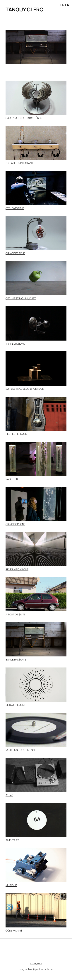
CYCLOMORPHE (15, 208)
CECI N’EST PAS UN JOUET (21, 298)
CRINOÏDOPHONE (15, 524)
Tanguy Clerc (24, 9)
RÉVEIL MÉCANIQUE (17, 569)
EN (62, 5)
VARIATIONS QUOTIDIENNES (21, 750)
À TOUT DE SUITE (15, 614)
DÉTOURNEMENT (15, 704)
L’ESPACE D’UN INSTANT (19, 163)
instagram (36, 963)
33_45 (9, 795)
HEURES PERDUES (16, 433)
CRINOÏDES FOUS (15, 253)
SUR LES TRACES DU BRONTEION (25, 388)
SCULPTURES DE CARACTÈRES (24, 118)
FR (67, 5)
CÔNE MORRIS (14, 930)
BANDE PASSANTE (16, 659)
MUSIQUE (11, 885)
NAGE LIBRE (12, 479)
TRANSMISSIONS (15, 343)
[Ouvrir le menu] (8, 19)
